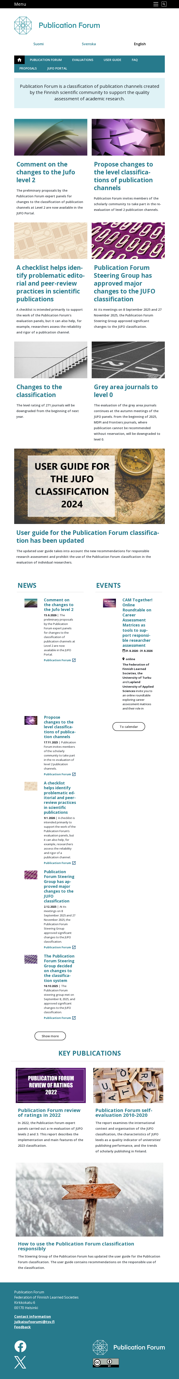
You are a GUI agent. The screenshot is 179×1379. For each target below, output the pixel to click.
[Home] (61, 23)
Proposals (28, 68)
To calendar (129, 727)
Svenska (89, 44)
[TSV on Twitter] (20, 1362)
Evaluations (82, 60)
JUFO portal (57, 68)
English (140, 44)
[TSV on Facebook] (20, 1346)
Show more (50, 1036)
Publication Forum (46, 60)
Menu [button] (20, 4)
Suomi (38, 44)
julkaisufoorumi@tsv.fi (34, 1321)
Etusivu (22, 60)
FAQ (135, 60)
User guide (112, 60)
